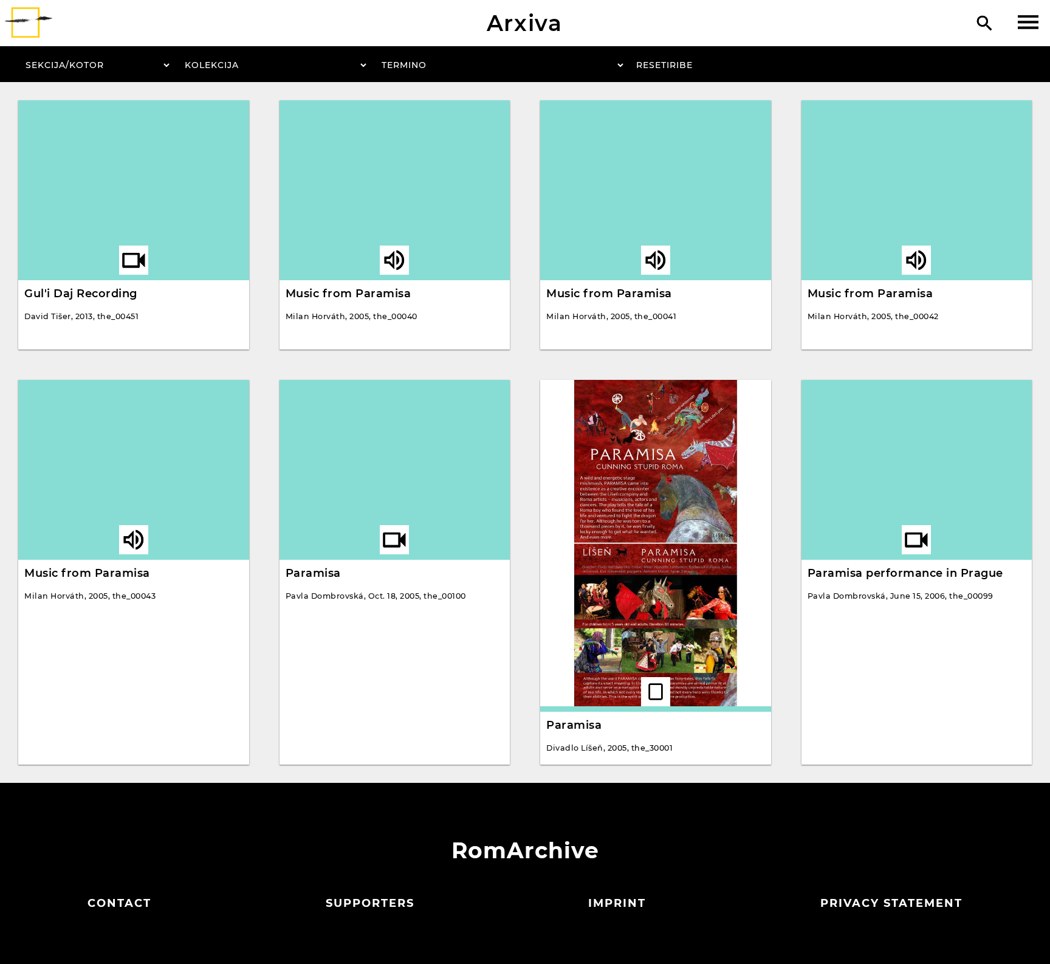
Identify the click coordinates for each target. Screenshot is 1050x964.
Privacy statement (891, 903)
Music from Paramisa (348, 293)
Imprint (617, 903)
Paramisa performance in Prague (905, 573)
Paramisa (313, 573)
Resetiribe (664, 65)
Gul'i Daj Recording (80, 293)
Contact (119, 903)
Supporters (370, 903)
